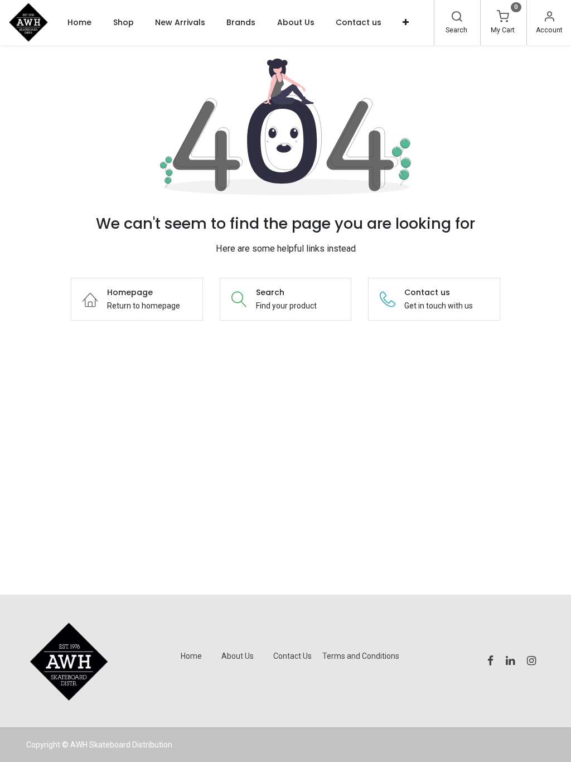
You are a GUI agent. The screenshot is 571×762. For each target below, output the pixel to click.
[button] (405, 22)
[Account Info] (549, 17)
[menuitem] (79, 22)
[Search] (457, 17)
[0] (503, 17)
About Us (237, 656)
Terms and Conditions (360, 656)
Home (191, 656)
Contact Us (292, 656)
